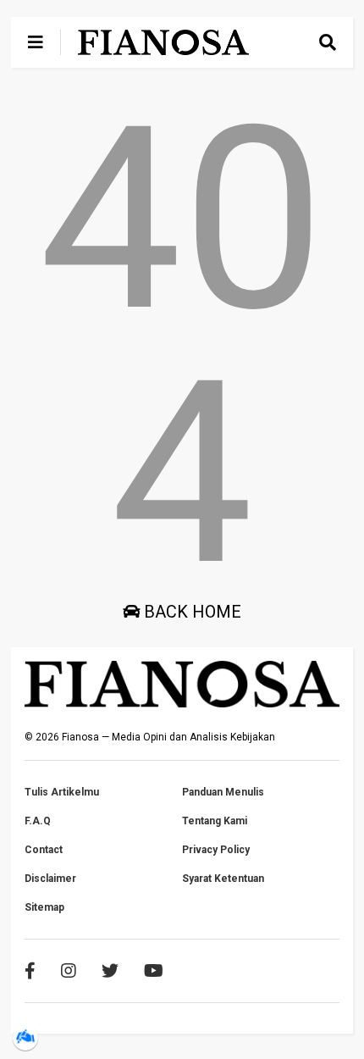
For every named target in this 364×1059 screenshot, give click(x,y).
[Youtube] (153, 970)
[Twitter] (110, 970)
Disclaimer (50, 878)
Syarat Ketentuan (223, 878)
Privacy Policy (216, 850)
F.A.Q (38, 821)
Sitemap (44, 907)
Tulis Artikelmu (62, 792)
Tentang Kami (214, 821)
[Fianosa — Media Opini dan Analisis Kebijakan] (163, 47)
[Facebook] (30, 970)
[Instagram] (68, 970)
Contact (44, 850)
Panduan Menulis (223, 792)
